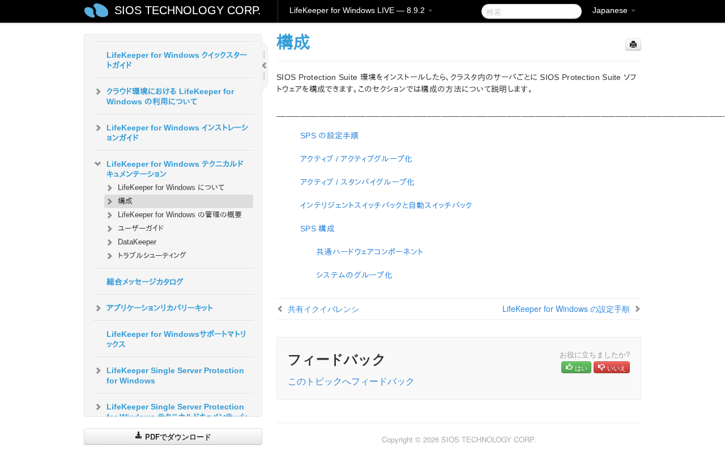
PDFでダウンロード (177, 436)
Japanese (611, 10)
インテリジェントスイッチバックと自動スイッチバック (386, 205)
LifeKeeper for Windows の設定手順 (566, 308)
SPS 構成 (317, 228)
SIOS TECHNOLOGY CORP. (187, 10)
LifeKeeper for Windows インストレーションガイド (177, 132)
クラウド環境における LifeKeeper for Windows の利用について (170, 96)
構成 (125, 201)
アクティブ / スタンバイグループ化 (357, 182)
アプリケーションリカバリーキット (159, 308)
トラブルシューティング (152, 255)
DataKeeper (137, 242)
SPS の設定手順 (329, 135)
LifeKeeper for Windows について (171, 187)
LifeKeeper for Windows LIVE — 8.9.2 (358, 10)
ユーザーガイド (141, 228)
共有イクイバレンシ (323, 308)
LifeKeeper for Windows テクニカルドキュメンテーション (175, 169)
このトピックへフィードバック (351, 380)
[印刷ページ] (633, 44)
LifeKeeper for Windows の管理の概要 (180, 214)
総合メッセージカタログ (145, 281)
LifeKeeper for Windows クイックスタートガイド (176, 60)
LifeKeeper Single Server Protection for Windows (175, 375)
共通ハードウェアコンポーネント (370, 251)
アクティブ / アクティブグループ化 (356, 158)
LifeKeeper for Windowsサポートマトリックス (176, 339)
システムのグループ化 (354, 275)
